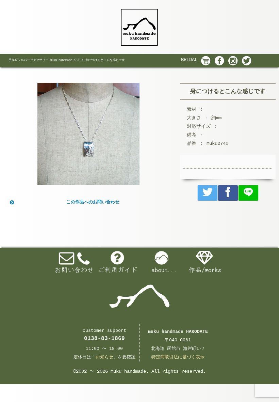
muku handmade (128, 371)
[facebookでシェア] (228, 193)
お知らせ (104, 357)
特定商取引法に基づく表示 (177, 357)
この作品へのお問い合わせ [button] (92, 202)
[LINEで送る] (248, 193)
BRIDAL (189, 59)
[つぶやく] (207, 193)
